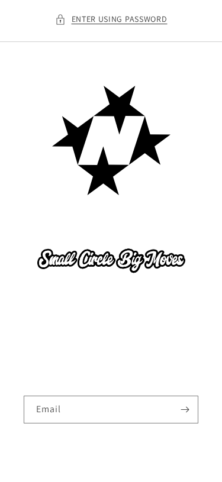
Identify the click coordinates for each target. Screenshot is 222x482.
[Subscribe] (185, 409)
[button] (111, 19)
